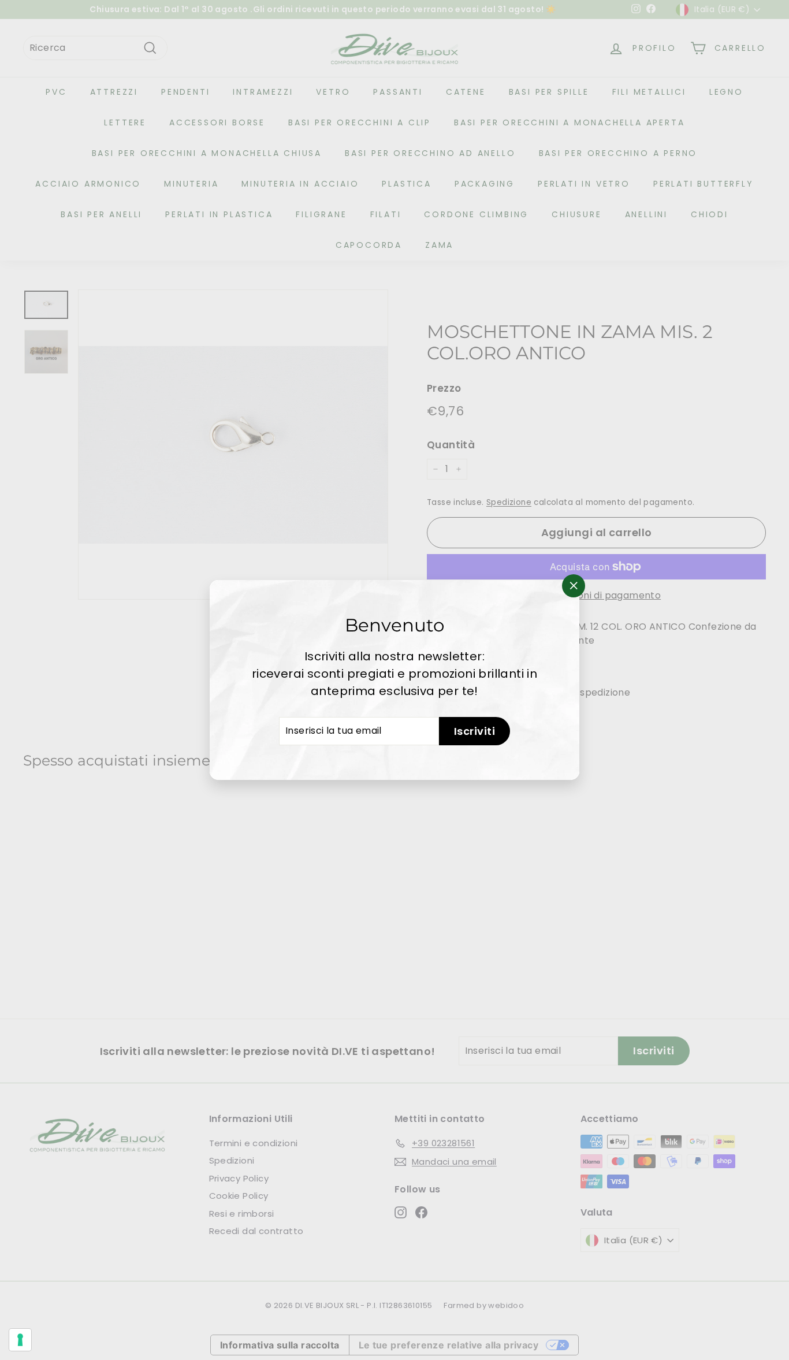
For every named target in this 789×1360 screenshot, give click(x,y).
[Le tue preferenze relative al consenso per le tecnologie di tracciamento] (20, 1340)
